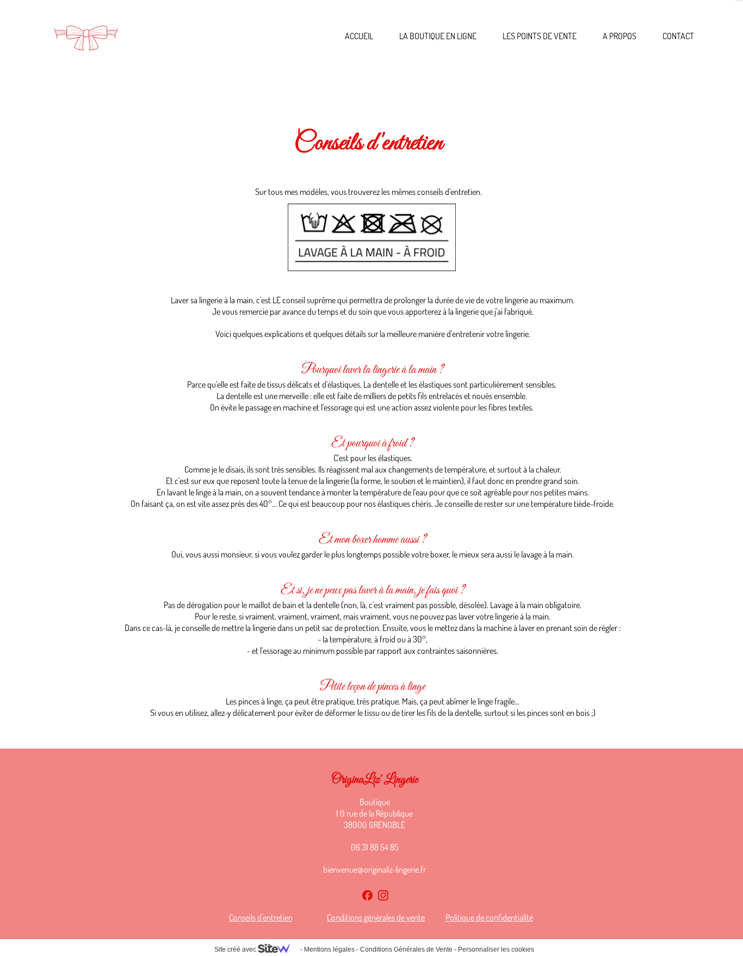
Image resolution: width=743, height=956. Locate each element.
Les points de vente (540, 35)
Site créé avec (236, 949)
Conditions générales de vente (376, 917)
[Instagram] (383, 895)
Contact (678, 35)
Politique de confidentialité (489, 917)
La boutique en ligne (437, 35)
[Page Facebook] (367, 895)
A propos (619, 35)
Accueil (359, 35)
